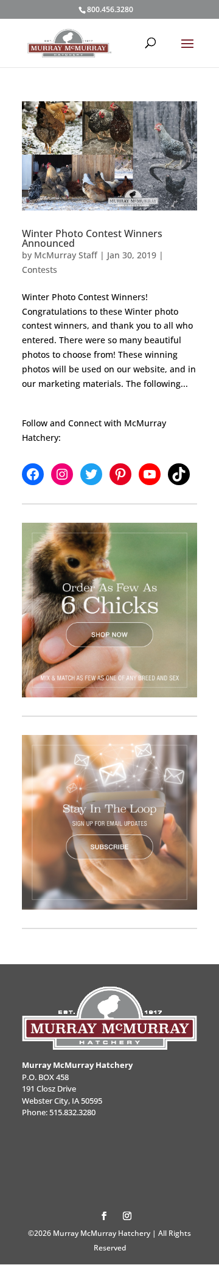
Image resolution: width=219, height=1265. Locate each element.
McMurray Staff (65, 255)
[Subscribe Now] (109, 822)
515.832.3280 (72, 1112)
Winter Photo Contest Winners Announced (92, 238)
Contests (39, 269)
